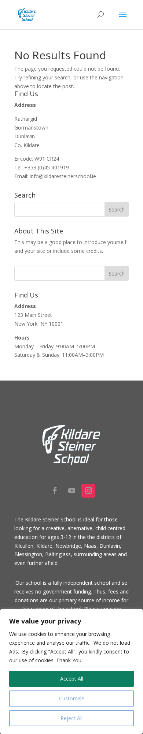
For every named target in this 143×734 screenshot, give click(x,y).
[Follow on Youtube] (71, 491)
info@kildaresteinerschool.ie (63, 176)
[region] (71, 671)
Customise (71, 698)
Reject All (71, 718)
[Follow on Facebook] (55, 491)
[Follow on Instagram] (88, 491)
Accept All (71, 678)
